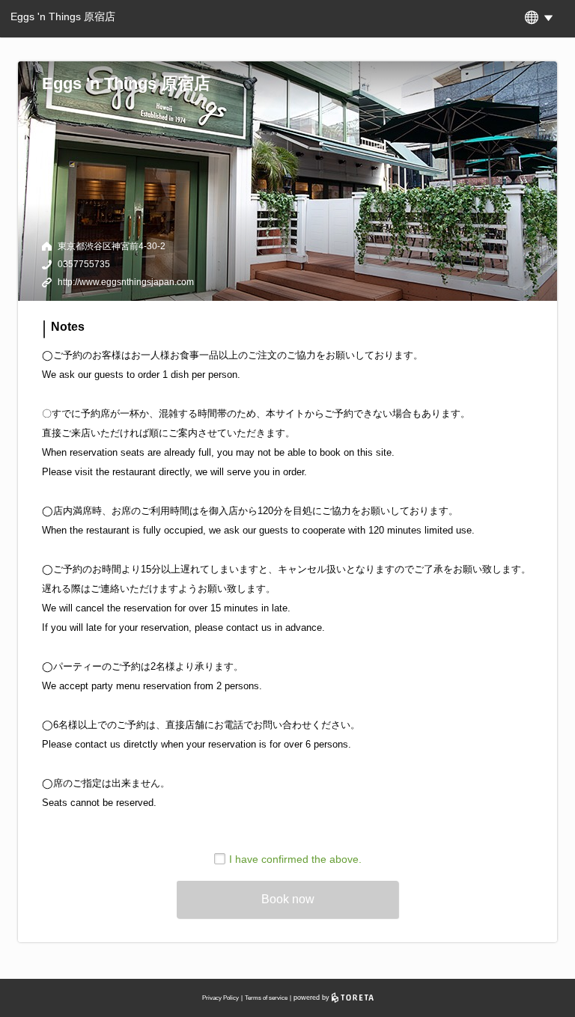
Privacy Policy (220, 998)
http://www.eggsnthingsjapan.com (126, 282)
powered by (312, 997)
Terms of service (266, 998)
